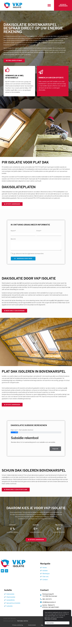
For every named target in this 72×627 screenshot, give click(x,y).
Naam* (13, 231)
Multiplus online (22, 621)
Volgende (55, 448)
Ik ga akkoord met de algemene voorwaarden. (28, 253)
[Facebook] (2, 570)
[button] (49, 5)
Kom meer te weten (51, 619)
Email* (38, 231)
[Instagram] (6, 570)
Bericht (13, 239)
